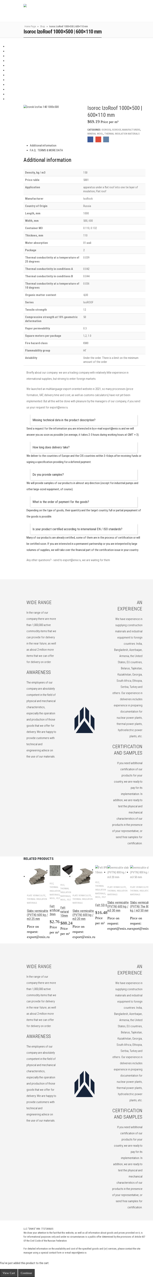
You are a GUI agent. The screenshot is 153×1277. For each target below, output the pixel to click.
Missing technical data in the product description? (63, 420)
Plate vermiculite (36, 895)
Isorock (106, 129)
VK (106, 139)
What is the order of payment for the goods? (60, 502)
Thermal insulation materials (122, 133)
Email (98, 139)
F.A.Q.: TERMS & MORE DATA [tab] (46, 150)
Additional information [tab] (43, 145)
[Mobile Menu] (134, 11)
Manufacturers (131, 129)
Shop (42, 26)
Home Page (30, 26)
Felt (51, 883)
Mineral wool (95, 133)
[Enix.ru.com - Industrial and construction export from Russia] (44, 11)
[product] (38, 876)
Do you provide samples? (48, 474)
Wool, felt (55, 898)
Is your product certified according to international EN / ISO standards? (77, 529)
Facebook (90, 139)
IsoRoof (116, 129)
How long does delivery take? (51, 447)
